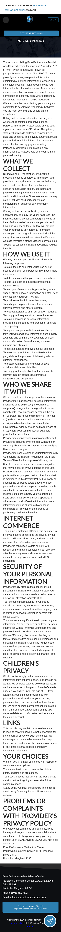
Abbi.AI (30, 926)
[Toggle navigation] (6, 20)
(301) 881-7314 (19, 892)
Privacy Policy (16, 923)
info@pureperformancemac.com (28, 897)
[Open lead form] (50, 921)
